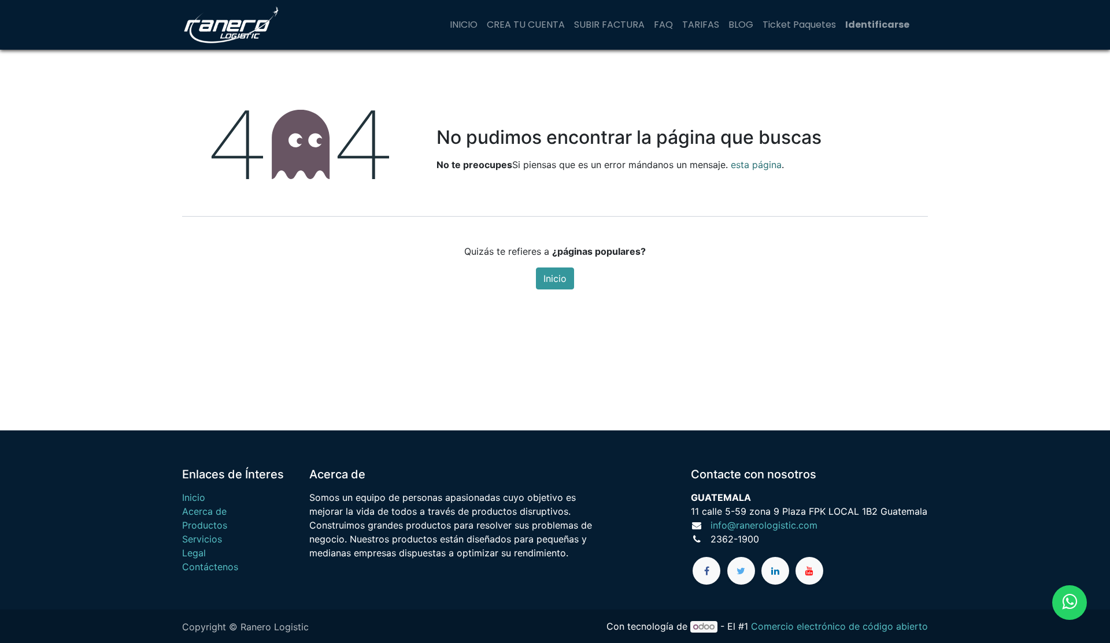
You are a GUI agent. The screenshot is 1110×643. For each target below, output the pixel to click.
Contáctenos (210, 567)
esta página (756, 164)
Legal (194, 553)
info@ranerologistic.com (764, 525)
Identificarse (877, 24)
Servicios (202, 539)
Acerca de (204, 511)
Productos (204, 525)
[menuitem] (463, 24)
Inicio (555, 278)
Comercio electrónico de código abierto (839, 626)
